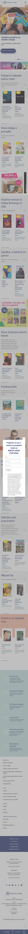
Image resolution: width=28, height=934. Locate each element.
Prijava (8, 470)
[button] (24, 438)
